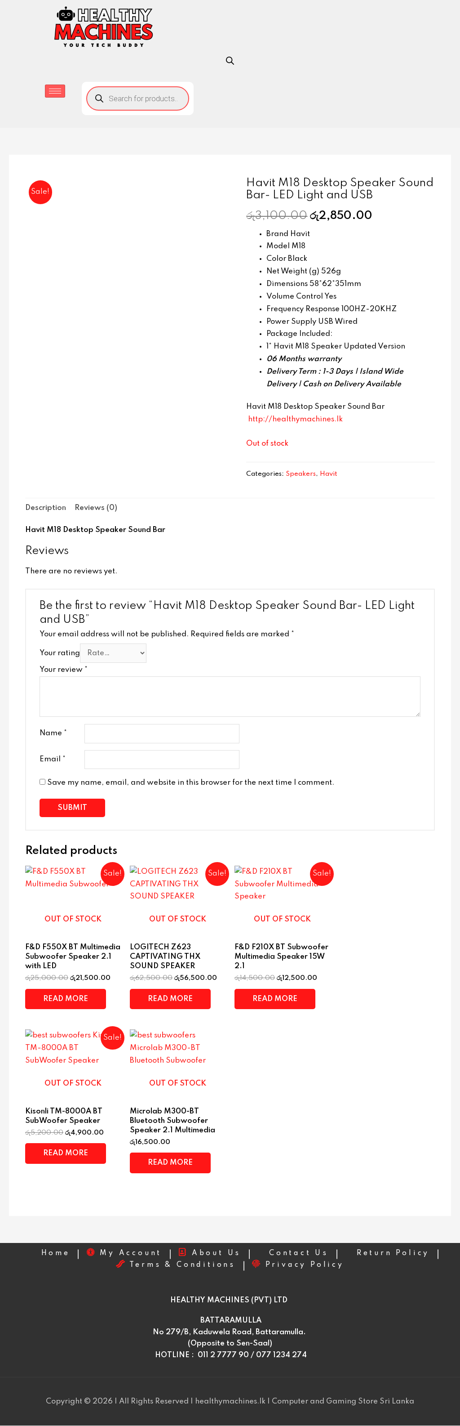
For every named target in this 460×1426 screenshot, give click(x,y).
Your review (64, 670)
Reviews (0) (96, 508)
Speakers (301, 474)
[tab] (45, 508)
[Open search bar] (230, 61)
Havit (328, 474)
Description (45, 508)
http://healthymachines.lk (295, 419)
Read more (65, 999)
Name (53, 733)
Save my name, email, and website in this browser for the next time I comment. (190, 783)
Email (53, 759)
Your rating (60, 653)
